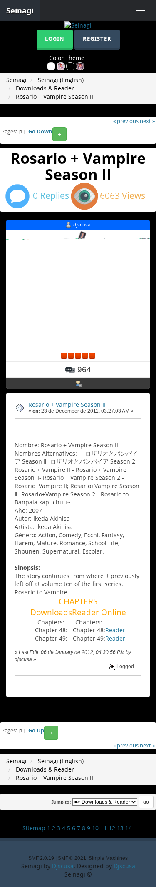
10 (95, 828)
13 (120, 828)
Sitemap (33, 828)
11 (103, 828)
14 (128, 828)
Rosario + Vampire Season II (67, 404)
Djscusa (63, 866)
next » (147, 121)
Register (97, 39)
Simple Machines (108, 858)
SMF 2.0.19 (41, 858)
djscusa (82, 224)
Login (54, 39)
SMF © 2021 (72, 858)
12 (112, 828)
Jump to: (61, 801)
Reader (115, 630)
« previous (126, 121)
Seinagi (19, 10)
